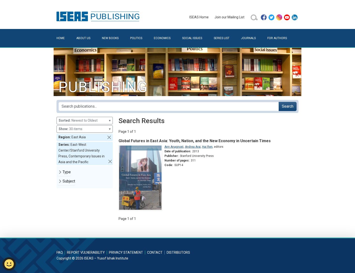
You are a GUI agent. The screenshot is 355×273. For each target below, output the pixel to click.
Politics (136, 38)
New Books (110, 38)
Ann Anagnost (174, 146)
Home (61, 38)
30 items (85, 129)
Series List (221, 38)
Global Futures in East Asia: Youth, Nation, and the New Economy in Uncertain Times (195, 141)
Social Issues (192, 38)
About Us (83, 38)
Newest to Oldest (85, 120)
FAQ (60, 252)
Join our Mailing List (229, 17)
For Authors (277, 38)
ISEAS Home (199, 17)
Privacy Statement (126, 252)
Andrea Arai (193, 146)
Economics (162, 38)
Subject (69, 181)
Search (287, 106)
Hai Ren (207, 146)
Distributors (178, 252)
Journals (248, 38)
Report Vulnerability (86, 252)
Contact (155, 252)
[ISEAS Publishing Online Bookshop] (99, 16)
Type (67, 172)
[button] (109, 137)
